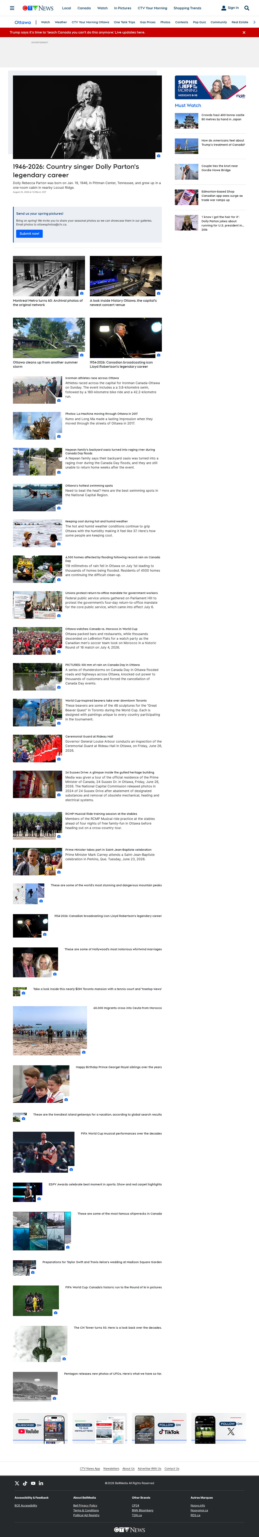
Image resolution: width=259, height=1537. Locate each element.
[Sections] (12, 8)
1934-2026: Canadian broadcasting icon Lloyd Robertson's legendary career (121, 364)
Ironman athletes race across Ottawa (92, 378)
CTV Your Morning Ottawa (90, 22)
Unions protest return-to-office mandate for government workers (111, 593)
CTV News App (90, 1468)
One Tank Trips (124, 22)
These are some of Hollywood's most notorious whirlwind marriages (113, 949)
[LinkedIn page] (41, 1483)
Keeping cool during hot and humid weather (96, 521)
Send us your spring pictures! (39, 214)
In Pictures (122, 8)
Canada (84, 8)
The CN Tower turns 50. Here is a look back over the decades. (118, 1327)
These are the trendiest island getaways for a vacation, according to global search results (97, 1114)
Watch (102, 8)
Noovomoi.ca (199, 1510)
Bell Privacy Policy (85, 1505)
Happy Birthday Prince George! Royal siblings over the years (119, 1067)
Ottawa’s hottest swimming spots (89, 485)
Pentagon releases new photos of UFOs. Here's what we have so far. (113, 1373)
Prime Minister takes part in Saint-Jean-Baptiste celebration (108, 849)
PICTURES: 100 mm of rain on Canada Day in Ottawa (102, 664)
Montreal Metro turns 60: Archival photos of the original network (48, 303)
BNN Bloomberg (142, 1510)
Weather (61, 22)
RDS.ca (195, 1515)
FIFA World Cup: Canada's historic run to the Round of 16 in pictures (113, 1287)
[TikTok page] (25, 1483)
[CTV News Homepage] (38, 8)
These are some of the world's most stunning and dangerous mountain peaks (106, 885)
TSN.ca (137, 1515)
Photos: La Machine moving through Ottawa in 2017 (101, 413)
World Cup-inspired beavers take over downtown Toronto (106, 700)
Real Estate (240, 22)
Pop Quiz (199, 22)
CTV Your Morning (152, 8)
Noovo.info (198, 1505)
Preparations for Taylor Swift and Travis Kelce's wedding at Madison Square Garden (102, 1262)
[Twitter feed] (17, 1483)
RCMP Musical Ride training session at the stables (101, 813)
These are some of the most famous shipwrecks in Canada (119, 1213)
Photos (165, 22)
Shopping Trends (187, 8)
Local (66, 8)
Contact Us (172, 1468)
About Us (128, 1468)
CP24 (135, 1505)
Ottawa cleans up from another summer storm (45, 364)
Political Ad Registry (86, 1515)
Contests (181, 22)
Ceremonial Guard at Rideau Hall (89, 736)
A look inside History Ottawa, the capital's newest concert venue (123, 303)
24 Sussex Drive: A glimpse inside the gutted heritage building (109, 772)
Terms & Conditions (86, 1510)
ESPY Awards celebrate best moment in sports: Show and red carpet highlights (105, 1184)
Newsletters (111, 1468)
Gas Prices (148, 22)
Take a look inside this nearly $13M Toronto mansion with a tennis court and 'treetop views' (97, 989)
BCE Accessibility (26, 1505)
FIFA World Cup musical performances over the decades (121, 1133)
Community (219, 22)
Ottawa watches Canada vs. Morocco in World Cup (101, 629)
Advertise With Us (149, 1468)
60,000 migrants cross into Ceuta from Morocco (127, 1008)
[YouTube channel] (33, 1483)
